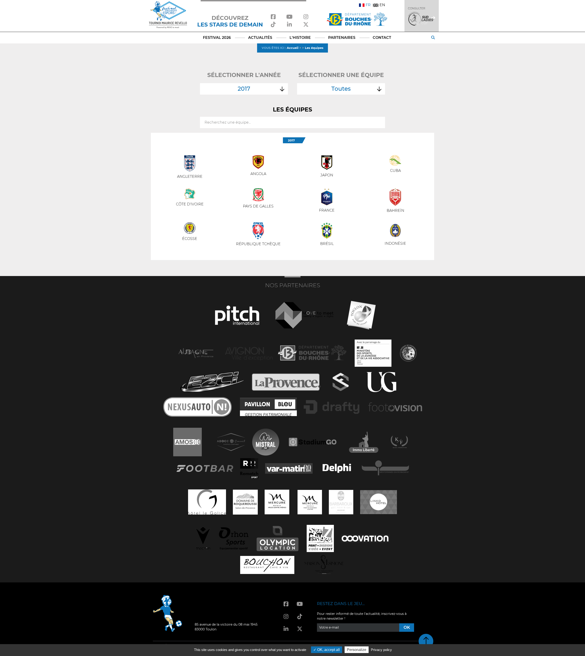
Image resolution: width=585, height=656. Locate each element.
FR (368, 5)
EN (382, 5)
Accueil (292, 48)
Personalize (356, 650)
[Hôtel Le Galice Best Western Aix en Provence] (207, 501)
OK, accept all (328, 650)
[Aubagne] (195, 352)
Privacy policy (381, 650)
